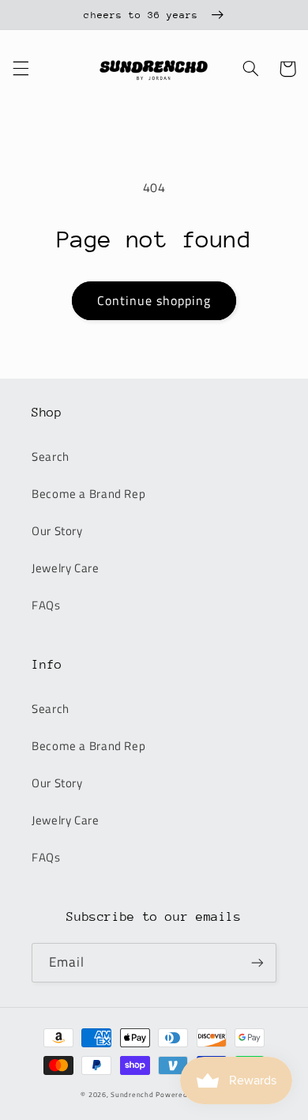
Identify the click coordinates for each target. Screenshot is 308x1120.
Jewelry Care (66, 568)
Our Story (57, 531)
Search (50, 456)
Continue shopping (154, 300)
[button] (20, 69)
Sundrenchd (132, 1094)
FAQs (46, 605)
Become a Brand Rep (88, 494)
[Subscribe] (257, 962)
